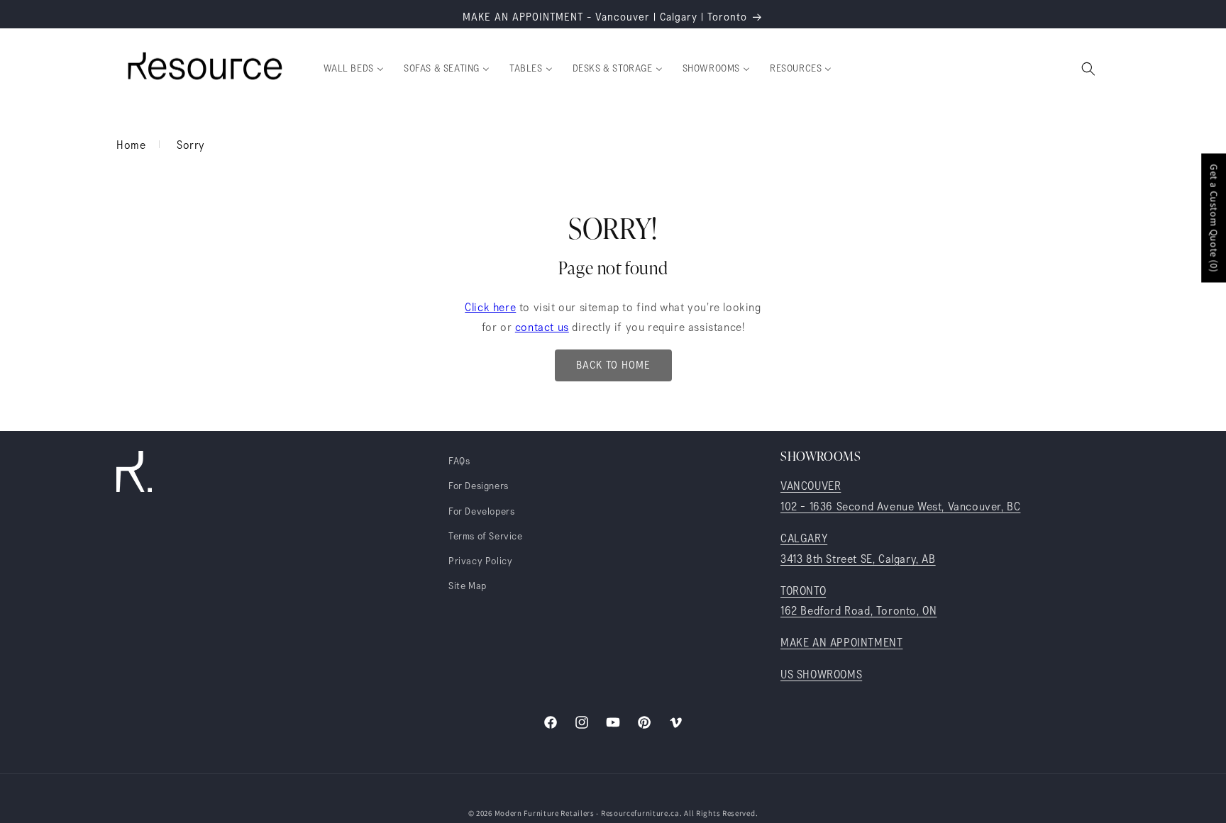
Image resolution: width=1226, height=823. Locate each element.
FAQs (459, 461)
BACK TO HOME (613, 365)
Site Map (467, 586)
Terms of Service (485, 537)
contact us (542, 327)
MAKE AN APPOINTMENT (841, 643)
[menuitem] (354, 69)
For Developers (481, 512)
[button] (1088, 68)
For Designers (478, 486)
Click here (490, 307)
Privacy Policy (480, 561)
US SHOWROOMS (821, 675)
